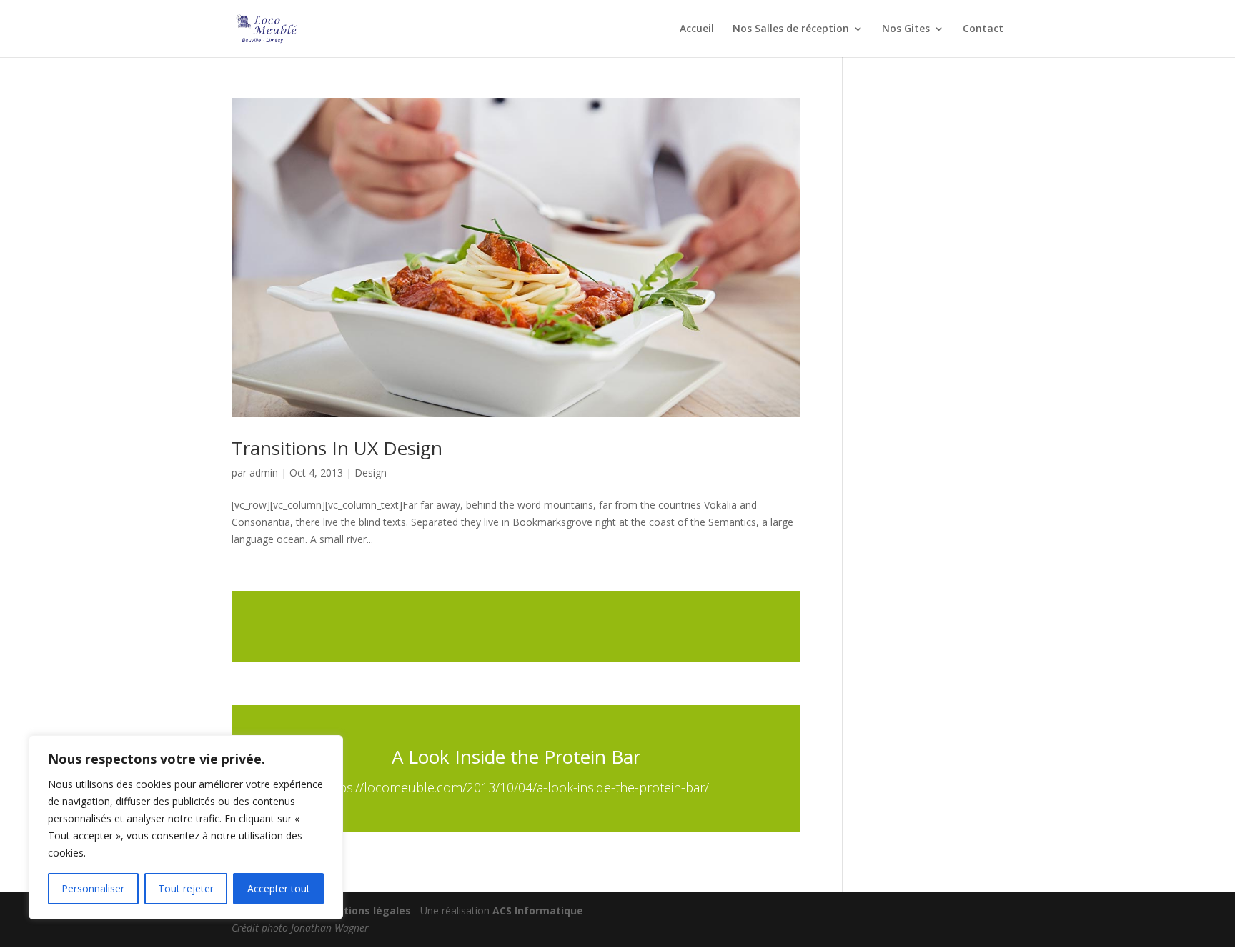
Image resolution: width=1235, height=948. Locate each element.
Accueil (697, 29)
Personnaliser (92, 888)
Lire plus (516, 626)
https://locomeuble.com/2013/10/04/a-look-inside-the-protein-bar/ (515, 787)
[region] (186, 827)
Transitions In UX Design (337, 448)
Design (370, 472)
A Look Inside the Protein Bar (516, 756)
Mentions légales (366, 910)
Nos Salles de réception (791, 29)
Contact (983, 29)
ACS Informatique (537, 910)
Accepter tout (278, 888)
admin (263, 472)
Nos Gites (906, 29)
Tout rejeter (186, 888)
